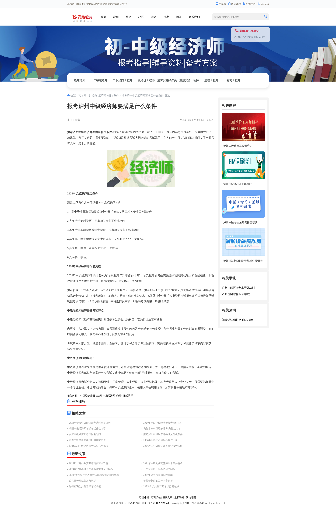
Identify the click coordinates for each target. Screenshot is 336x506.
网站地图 (191, 497)
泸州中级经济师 (124, 395)
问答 (179, 16)
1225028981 (134, 503)
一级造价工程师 (145, 80)
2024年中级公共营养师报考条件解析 (163, 463)
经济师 (102, 95)
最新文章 (167, 497)
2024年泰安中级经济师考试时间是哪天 (90, 422)
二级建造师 (100, 80)
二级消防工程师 (122, 80)
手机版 (222, 4)
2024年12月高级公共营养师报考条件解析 (91, 469)
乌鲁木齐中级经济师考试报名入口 (161, 428)
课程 (116, 16)
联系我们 (194, 16)
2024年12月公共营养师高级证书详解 (88, 463)
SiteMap (265, 4)
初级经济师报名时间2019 (237, 319)
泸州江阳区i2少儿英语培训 (238, 287)
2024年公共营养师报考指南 (158, 475)
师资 (153, 16)
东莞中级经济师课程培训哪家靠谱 (87, 440)
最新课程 (179, 497)
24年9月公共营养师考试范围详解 (161, 486)
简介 (128, 16)
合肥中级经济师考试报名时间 (85, 434)
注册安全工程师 (189, 80)
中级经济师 (109, 395)
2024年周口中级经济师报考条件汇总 (163, 422)
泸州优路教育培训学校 (236, 294)
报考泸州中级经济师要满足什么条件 (163, 434)
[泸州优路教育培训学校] (83, 23)
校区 (141, 16)
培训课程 (236, 4)
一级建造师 (78, 80)
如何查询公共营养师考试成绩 (85, 486)
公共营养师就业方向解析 (82, 480)
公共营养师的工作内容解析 (158, 480)
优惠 (166, 16)
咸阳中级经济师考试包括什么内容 (87, 428)
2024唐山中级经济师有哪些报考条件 (163, 446)
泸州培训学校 (93, 4)
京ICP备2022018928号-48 (155, 503)
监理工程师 (211, 80)
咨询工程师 (233, 80)
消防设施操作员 (167, 80)
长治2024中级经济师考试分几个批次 (88, 446)
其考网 (71, 4)
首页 (103, 16)
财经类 (93, 95)
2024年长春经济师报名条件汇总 (160, 440)
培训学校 (251, 4)
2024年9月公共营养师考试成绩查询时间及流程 (94, 475)
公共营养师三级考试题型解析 (159, 469)
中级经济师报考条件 (91, 395)
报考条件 (113, 95)
